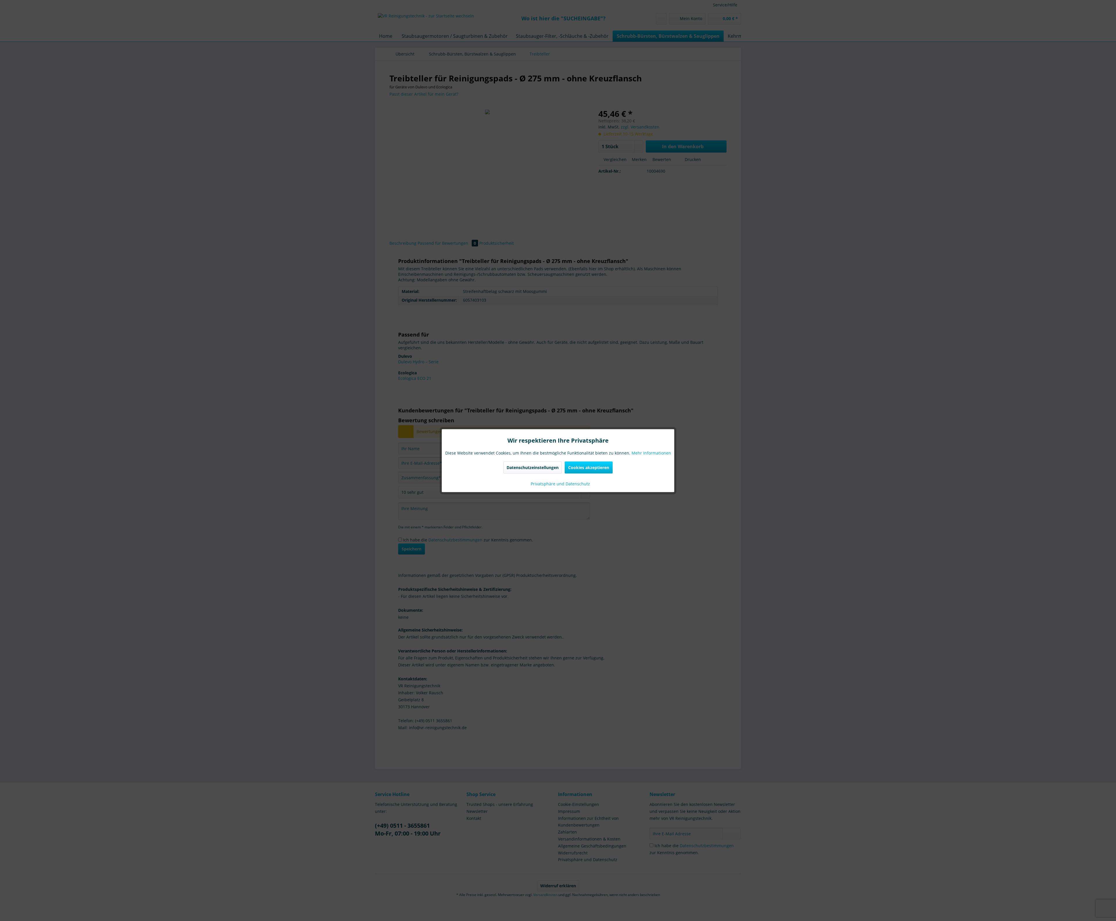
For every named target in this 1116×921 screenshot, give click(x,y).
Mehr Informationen (651, 452)
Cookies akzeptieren (588, 467)
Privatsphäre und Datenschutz (560, 483)
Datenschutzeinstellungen (533, 467)
